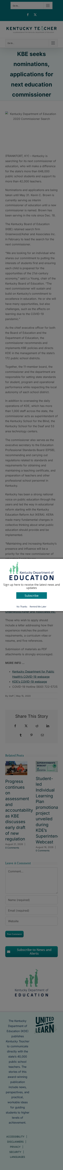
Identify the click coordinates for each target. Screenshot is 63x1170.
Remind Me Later (38, 606)
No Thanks (22, 606)
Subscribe (31, 595)
